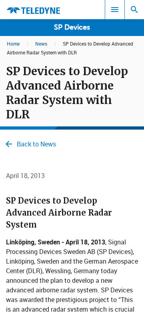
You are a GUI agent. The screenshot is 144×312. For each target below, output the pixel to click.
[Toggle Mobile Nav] (115, 9)
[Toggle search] (134, 9)
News (41, 43)
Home (13, 43)
